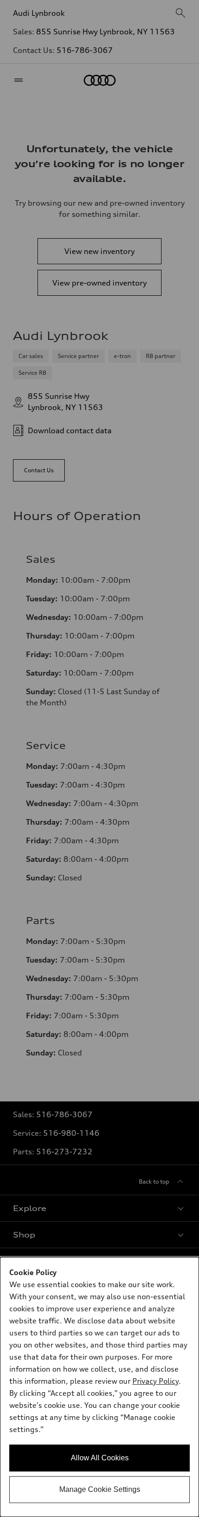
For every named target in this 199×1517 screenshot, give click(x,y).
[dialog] (99, 1387)
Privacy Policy (155, 1381)
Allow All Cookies (100, 1458)
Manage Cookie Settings (99, 1489)
